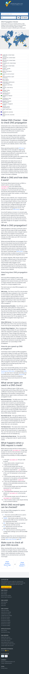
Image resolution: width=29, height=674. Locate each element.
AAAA (7, 539)
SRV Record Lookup (5, 623)
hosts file (21, 374)
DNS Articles (4, 630)
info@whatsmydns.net (9, 661)
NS (4, 526)
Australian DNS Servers (6, 638)
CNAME (5, 518)
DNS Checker (4, 592)
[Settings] (18, 17)
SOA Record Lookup (5, 622)
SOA (15, 539)
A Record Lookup (5, 610)
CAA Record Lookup (5, 613)
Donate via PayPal (6, 587)
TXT (4, 530)
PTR (13, 539)
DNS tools (21, 148)
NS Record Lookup (5, 618)
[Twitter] (2, 656)
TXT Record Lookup (5, 625)
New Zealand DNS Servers (7, 642)
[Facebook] (6, 656)
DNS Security (4, 602)
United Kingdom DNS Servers (8, 643)
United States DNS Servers (7, 645)
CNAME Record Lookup (6, 615)
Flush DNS (3, 603)
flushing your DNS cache (7, 371)
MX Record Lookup (5, 617)
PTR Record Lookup (5, 620)
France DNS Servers (5, 640)
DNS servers (19, 251)
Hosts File (3, 605)
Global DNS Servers (5, 637)
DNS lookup (16, 209)
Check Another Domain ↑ (22, 564)
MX (4, 523)
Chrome (3, 650)
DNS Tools (4, 590)
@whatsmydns (8, 663)
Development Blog (5, 632)
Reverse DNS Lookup (6, 595)
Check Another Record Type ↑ (7, 564)
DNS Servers (4, 635)
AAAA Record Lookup (6, 612)
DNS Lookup (4, 593)
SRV (20, 539)
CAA (10, 539)
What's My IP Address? (6, 597)
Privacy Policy (4, 668)
